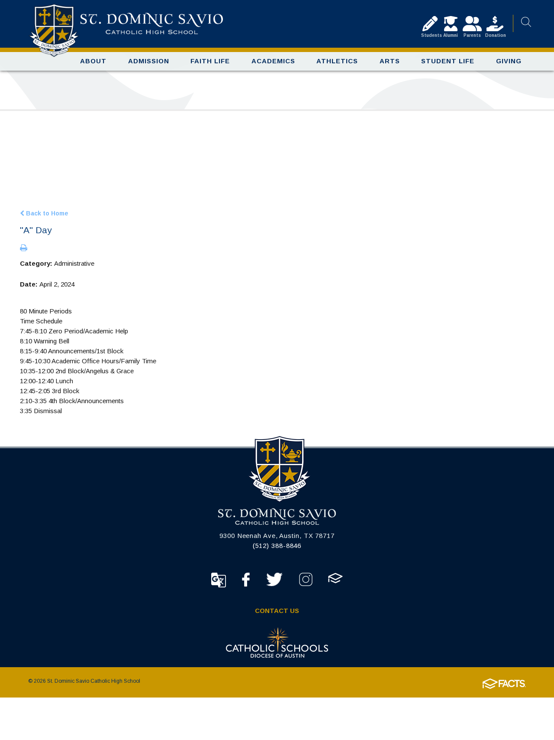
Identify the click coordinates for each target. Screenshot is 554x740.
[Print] (23, 248)
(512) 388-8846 (277, 545)
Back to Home (46, 213)
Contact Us (277, 610)
